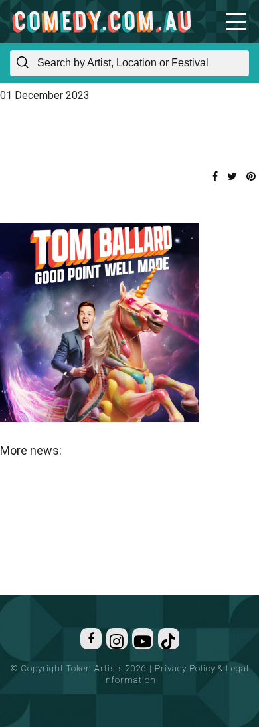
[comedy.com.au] (101, 21)
